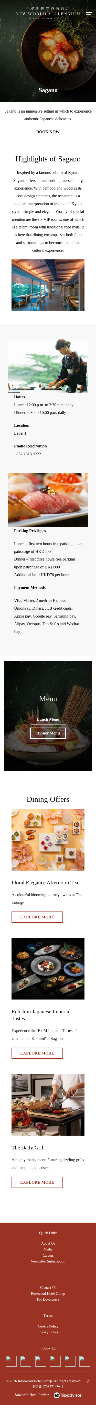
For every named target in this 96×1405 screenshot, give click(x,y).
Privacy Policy (48, 1332)
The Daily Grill (28, 1147)
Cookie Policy (48, 1326)
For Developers (48, 1299)
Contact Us (48, 1288)
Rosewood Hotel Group (48, 1294)
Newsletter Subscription (48, 1261)
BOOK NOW (48, 132)
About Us (48, 1243)
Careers (48, 1255)
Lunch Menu (48, 719)
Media (48, 1249)
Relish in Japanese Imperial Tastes (41, 1014)
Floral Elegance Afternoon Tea (45, 882)
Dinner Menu (48, 733)
